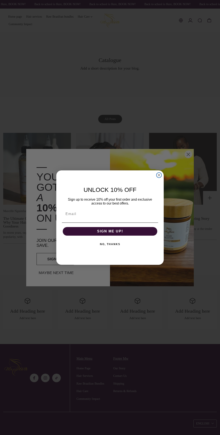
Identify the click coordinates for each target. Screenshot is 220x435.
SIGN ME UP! (110, 231)
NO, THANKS (110, 244)
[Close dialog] (159, 175)
